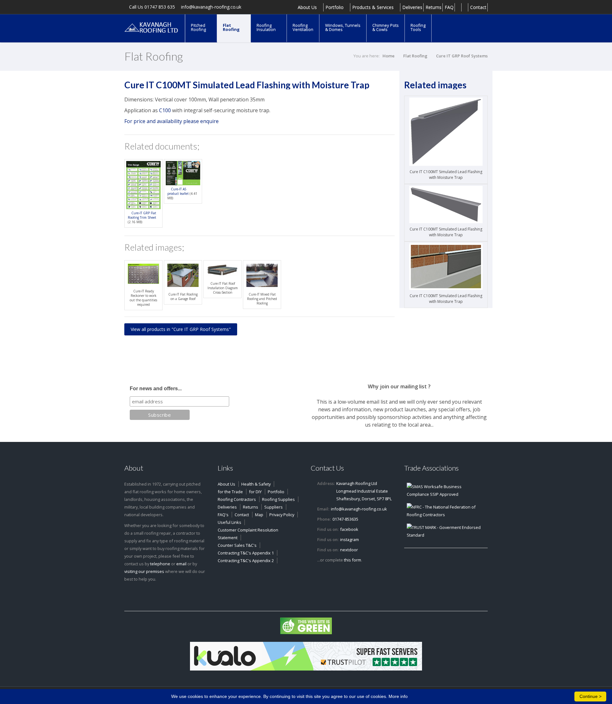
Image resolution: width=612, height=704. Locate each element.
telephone (160, 564)
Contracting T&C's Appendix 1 (246, 553)
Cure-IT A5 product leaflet (178, 191)
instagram (349, 539)
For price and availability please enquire (171, 121)
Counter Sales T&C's (237, 545)
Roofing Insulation (267, 27)
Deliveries (412, 7)
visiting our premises (144, 571)
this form (352, 560)
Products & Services (373, 7)
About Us (308, 7)
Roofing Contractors (237, 499)
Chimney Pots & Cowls (385, 27)
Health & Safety (256, 484)
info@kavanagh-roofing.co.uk (210, 7)
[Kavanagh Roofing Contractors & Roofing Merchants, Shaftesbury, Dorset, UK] (151, 27)
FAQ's (223, 514)
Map (259, 514)
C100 (165, 110)
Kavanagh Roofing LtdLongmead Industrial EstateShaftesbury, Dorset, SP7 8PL (364, 491)
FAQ (449, 7)
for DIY (255, 492)
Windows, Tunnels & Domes (343, 27)
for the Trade (230, 492)
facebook (349, 529)
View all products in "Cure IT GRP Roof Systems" (181, 329)
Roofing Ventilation (303, 27)
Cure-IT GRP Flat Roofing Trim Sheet (142, 215)
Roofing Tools (418, 27)
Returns (433, 7)
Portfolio (335, 7)
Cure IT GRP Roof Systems (462, 56)
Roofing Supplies (278, 499)
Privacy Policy (281, 514)
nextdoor (349, 550)
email (181, 564)
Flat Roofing (232, 27)
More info (398, 696)
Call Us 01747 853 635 (151, 7)
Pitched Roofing (199, 27)
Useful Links (229, 522)
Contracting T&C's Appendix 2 (246, 560)
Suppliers (273, 507)
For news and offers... (156, 388)
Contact (478, 7)
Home (388, 56)
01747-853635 (345, 519)
